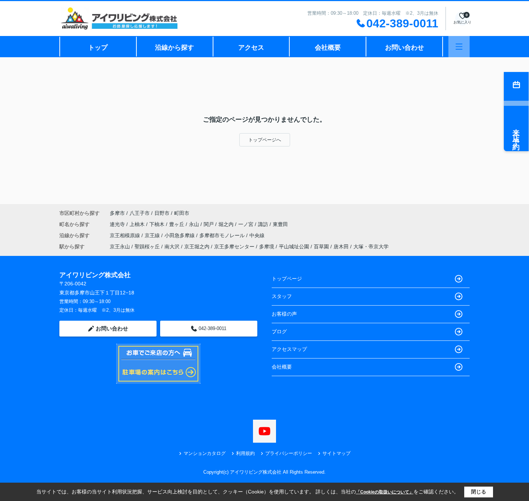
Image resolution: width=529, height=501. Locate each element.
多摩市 (117, 213)
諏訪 (264, 224)
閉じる (478, 492)
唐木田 (341, 246)
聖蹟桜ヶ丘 (147, 246)
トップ (98, 47)
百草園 (321, 246)
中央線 (256, 235)
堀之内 (226, 224)
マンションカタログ (205, 453)
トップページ (287, 278)
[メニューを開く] (459, 47)
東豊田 (280, 224)
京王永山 (120, 246)
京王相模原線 (125, 235)
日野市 (161, 213)
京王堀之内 (196, 246)
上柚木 (138, 224)
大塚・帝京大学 (371, 246)
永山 (194, 224)
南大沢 (172, 246)
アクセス (251, 47)
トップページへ (264, 140)
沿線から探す (174, 47)
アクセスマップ (289, 349)
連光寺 (118, 224)
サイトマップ (336, 453)
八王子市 (140, 213)
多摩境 (266, 246)
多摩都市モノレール (222, 235)
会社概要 (328, 47)
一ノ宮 (246, 224)
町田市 (181, 213)
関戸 (209, 224)
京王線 (153, 235)
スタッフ (282, 296)
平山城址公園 (294, 246)
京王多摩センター (234, 246)
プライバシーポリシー (288, 453)
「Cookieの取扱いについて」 (384, 492)
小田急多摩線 (180, 235)
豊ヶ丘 (177, 224)
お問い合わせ (404, 47)
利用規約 (245, 453)
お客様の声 (284, 314)
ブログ (279, 331)
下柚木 (157, 224)
